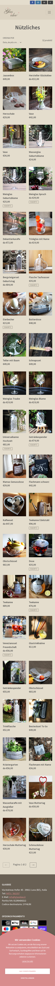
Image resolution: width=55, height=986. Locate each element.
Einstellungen (27, 978)
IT (50, 2)
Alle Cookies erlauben (27, 971)
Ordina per (8, 38)
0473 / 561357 (13, 893)
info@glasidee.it (17, 897)
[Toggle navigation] (49, 12)
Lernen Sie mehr (27, 961)
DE (44, 2)
